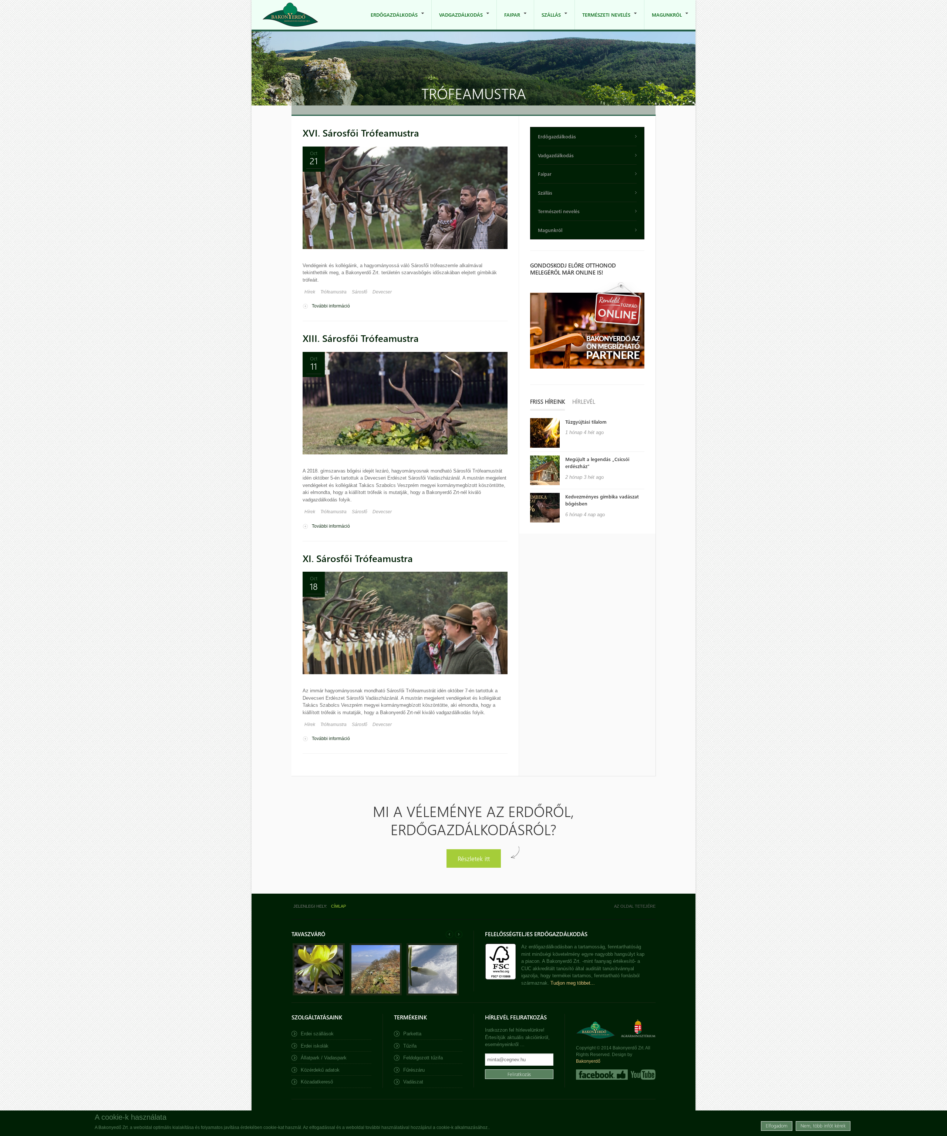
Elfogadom (777, 1125)
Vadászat (413, 1082)
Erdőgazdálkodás (390, 20)
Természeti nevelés (602, 20)
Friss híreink (547, 401)
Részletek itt (474, 858)
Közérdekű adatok (320, 1070)
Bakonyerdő (588, 1061)
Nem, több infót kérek (823, 1125)
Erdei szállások (317, 1033)
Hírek (309, 292)
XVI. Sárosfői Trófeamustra (361, 132)
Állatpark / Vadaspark (324, 1058)
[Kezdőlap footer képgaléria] (319, 993)
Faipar (508, 20)
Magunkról (663, 20)
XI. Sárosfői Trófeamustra (358, 558)
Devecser (382, 292)
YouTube (642, 1074)
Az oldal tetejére (635, 906)
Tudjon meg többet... (572, 983)
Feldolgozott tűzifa (423, 1058)
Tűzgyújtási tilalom (586, 422)
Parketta (412, 1033)
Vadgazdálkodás (457, 20)
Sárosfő (359, 292)
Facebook (602, 1074)
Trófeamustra (333, 292)
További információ (331, 306)
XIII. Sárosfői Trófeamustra (361, 338)
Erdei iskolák (314, 1046)
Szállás (547, 20)
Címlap (338, 906)
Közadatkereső (317, 1082)
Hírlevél (583, 401)
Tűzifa (410, 1046)
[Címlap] (290, 15)
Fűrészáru (414, 1070)
